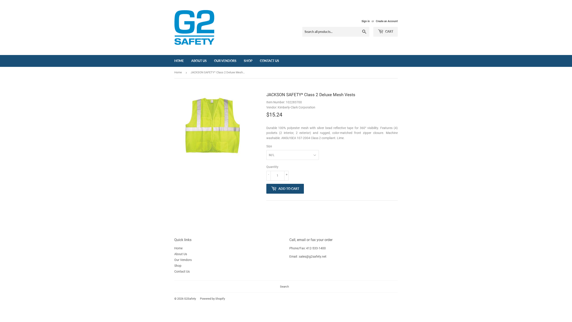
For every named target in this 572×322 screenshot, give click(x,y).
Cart (389, 31)
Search (284, 286)
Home (179, 61)
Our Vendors (225, 61)
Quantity (272, 167)
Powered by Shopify (212, 298)
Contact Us (269, 61)
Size (269, 146)
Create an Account (387, 21)
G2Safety (190, 298)
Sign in (366, 21)
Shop (248, 61)
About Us (199, 61)
